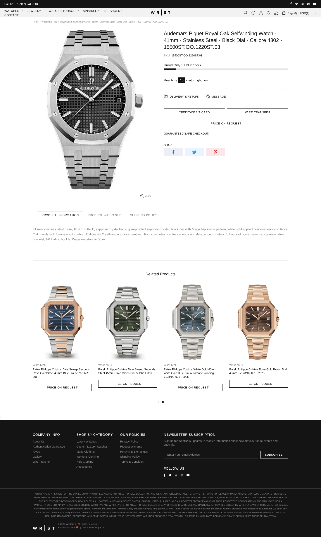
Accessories (84, 466)
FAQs (36, 451)
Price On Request (62, 387)
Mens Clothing (85, 451)
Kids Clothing (84, 461)
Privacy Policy (129, 441)
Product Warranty (131, 446)
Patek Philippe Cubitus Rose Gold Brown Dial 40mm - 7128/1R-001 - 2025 (258, 371)
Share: (169, 145)
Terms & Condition (131, 461)
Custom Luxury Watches (92, 446)
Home (36, 22)
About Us (39, 441)
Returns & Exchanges (134, 451)
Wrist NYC (160, 13)
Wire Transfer (257, 112)
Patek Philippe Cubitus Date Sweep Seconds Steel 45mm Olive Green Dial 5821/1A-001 (126, 371)
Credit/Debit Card (194, 112)
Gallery (37, 456)
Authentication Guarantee (49, 446)
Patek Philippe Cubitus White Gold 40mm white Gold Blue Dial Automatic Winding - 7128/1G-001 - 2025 (190, 373)
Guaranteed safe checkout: (186, 133)
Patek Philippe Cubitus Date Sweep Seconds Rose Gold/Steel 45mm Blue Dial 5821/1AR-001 (61, 373)
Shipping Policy (130, 456)
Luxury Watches (86, 441)
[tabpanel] (193, 342)
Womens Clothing (87, 456)
